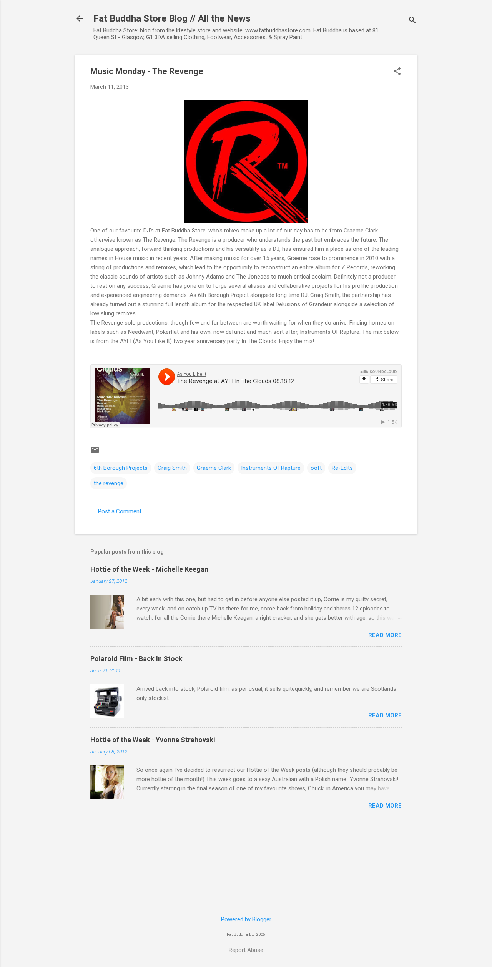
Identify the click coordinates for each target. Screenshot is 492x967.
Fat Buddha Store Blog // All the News (172, 18)
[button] (397, 71)
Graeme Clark (214, 467)
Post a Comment (119, 511)
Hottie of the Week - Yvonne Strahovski (152, 740)
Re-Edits (342, 467)
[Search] (412, 21)
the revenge (108, 483)
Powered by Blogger (246, 919)
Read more (385, 635)
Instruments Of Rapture (271, 467)
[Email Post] (95, 452)
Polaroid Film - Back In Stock (136, 659)
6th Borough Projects (121, 467)
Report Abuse (246, 950)
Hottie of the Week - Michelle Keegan (149, 569)
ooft (316, 467)
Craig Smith (172, 467)
